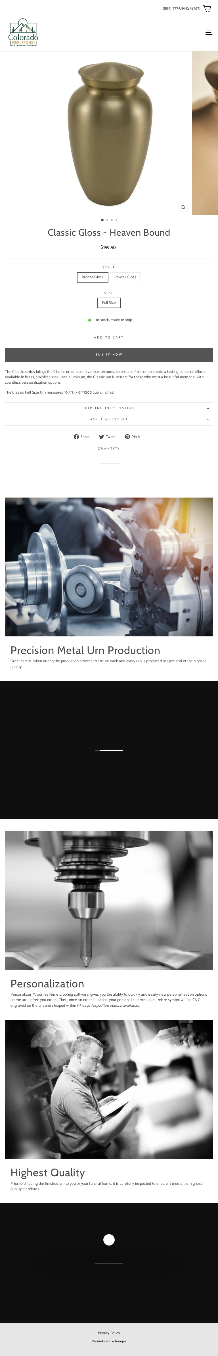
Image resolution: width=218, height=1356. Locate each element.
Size (109, 293)
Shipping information (109, 408)
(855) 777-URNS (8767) (181, 8)
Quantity (109, 449)
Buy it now (109, 354)
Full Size (109, 303)
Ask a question (109, 419)
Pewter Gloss (125, 277)
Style (109, 268)
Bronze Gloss (93, 277)
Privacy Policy (109, 1333)
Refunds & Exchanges (109, 1341)
